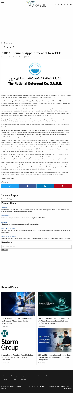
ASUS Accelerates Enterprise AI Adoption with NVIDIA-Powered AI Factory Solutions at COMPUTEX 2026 (35, 238)
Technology (14, 376)
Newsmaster (8, 43)
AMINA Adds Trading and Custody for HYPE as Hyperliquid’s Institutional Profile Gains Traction (53, 321)
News (4, 376)
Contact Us (69, 386)
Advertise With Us (60, 386)
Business (23, 379)
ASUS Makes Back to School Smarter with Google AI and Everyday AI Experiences (16, 321)
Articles (4, 208)
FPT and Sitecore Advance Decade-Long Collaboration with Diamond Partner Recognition (54, 357)
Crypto (14, 379)
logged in (12, 199)
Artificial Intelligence (8, 228)
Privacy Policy (68, 388)
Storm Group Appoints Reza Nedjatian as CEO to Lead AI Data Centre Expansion (17, 357)
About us (51, 386)
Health (45, 376)
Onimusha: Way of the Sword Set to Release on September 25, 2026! (23, 218)
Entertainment (35, 376)
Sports (24, 376)
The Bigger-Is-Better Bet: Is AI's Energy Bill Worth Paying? (20, 224)
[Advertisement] (36, 23)
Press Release (20, 57)
